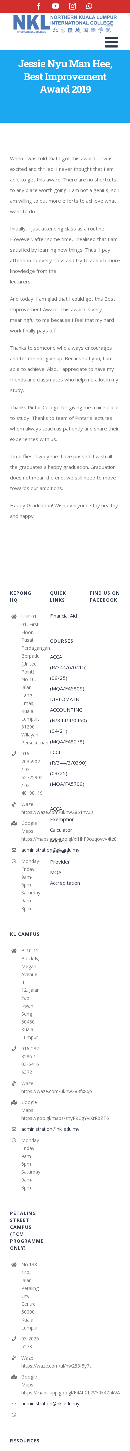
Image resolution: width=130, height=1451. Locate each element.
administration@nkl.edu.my (30, 850)
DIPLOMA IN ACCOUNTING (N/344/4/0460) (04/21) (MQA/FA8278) (65, 720)
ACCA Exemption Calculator (62, 819)
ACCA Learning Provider (60, 851)
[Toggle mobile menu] (112, 41)
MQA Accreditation (65, 877)
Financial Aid (63, 615)
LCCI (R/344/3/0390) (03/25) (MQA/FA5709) (65, 768)
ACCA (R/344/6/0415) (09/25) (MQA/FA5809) (65, 672)
